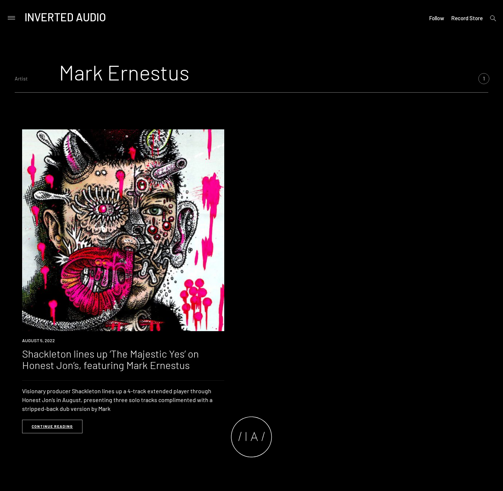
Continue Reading (52, 426)
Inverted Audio (65, 17)
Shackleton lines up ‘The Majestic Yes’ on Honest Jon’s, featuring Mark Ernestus (110, 359)
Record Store (467, 18)
